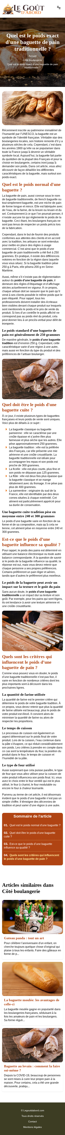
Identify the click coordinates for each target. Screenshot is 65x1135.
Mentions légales (32, 1127)
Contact (32, 1121)
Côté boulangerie (32, 60)
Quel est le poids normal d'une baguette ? (32, 825)
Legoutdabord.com (33, 1110)
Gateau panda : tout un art (24, 938)
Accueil (32, 56)
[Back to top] (55, 1125)
